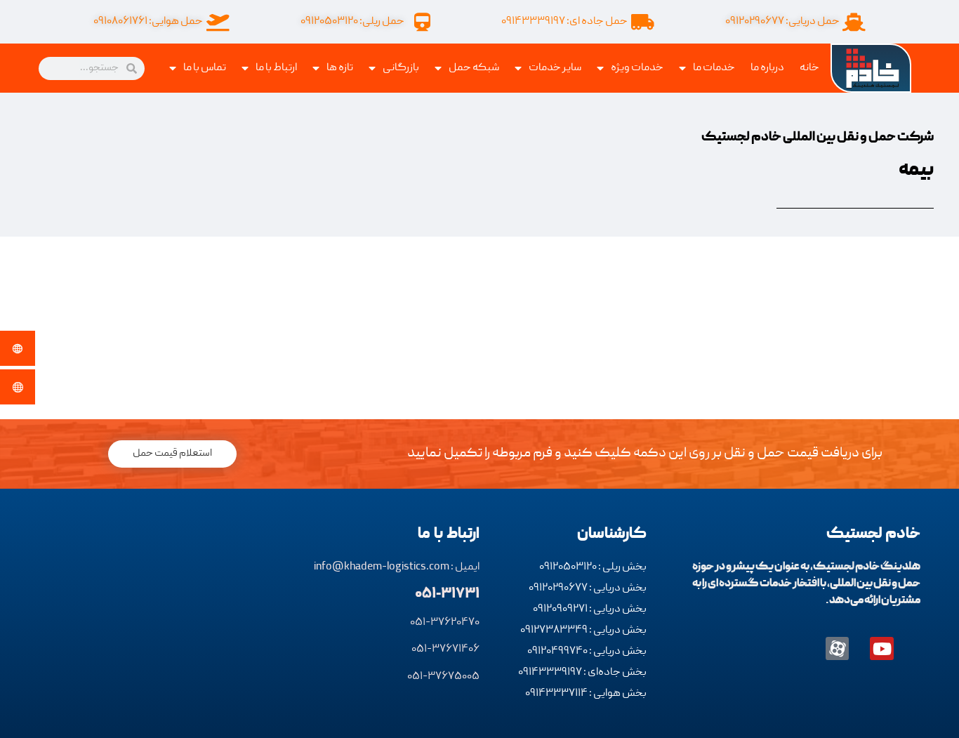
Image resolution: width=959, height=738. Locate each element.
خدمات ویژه (637, 68)
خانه (809, 68)
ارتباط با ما (276, 68)
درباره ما (767, 68)
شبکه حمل (474, 68)
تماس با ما (204, 68)
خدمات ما (714, 68)
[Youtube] (882, 649)
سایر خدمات (555, 68)
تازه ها (339, 68)
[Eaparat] (837, 649)
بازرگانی (401, 68)
